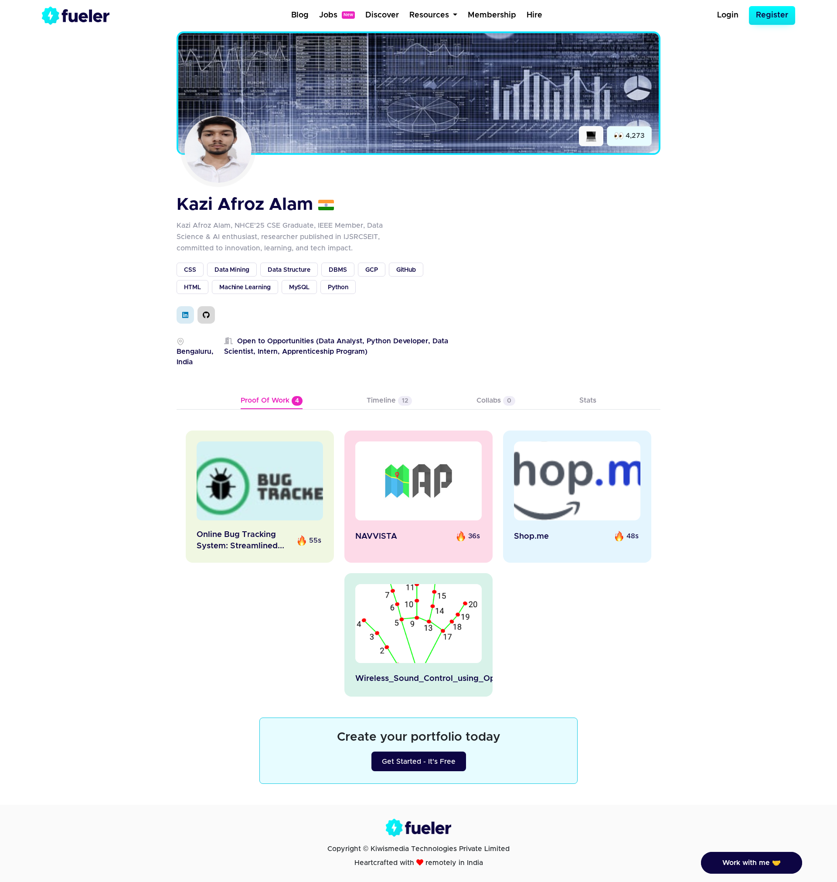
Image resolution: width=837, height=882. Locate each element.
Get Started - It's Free (419, 761)
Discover (382, 15)
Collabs (493, 400)
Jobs (336, 15)
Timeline (387, 400)
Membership (492, 15)
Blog (300, 15)
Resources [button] (430, 15)
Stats (587, 400)
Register (772, 15)
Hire (534, 15)
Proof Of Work (270, 400)
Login (727, 15)
